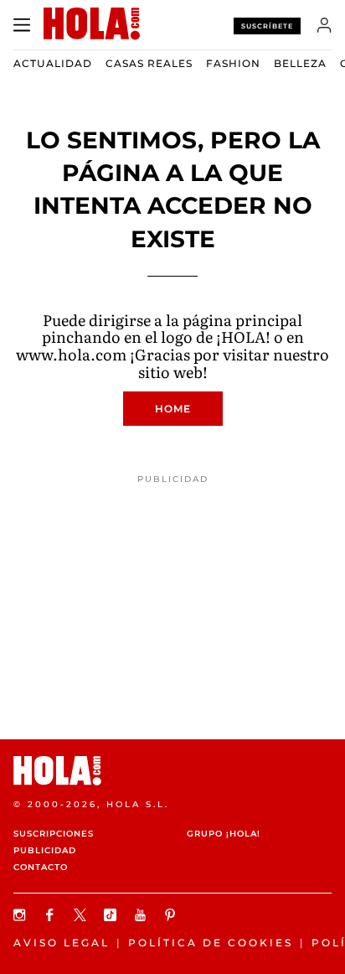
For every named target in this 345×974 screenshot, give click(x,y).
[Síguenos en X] (82, 915)
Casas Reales (149, 63)
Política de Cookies (210, 942)
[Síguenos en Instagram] (21, 915)
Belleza (300, 63)
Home (173, 408)
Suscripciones (53, 833)
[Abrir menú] (21, 25)
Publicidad (44, 850)
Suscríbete (267, 26)
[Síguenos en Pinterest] (172, 915)
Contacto (40, 867)
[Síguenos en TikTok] (112, 915)
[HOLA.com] (172, 770)
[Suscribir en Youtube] (142, 915)
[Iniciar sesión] (324, 25)
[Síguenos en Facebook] (52, 915)
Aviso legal (61, 942)
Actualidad (52, 63)
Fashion (233, 63)
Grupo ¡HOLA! (223, 833)
